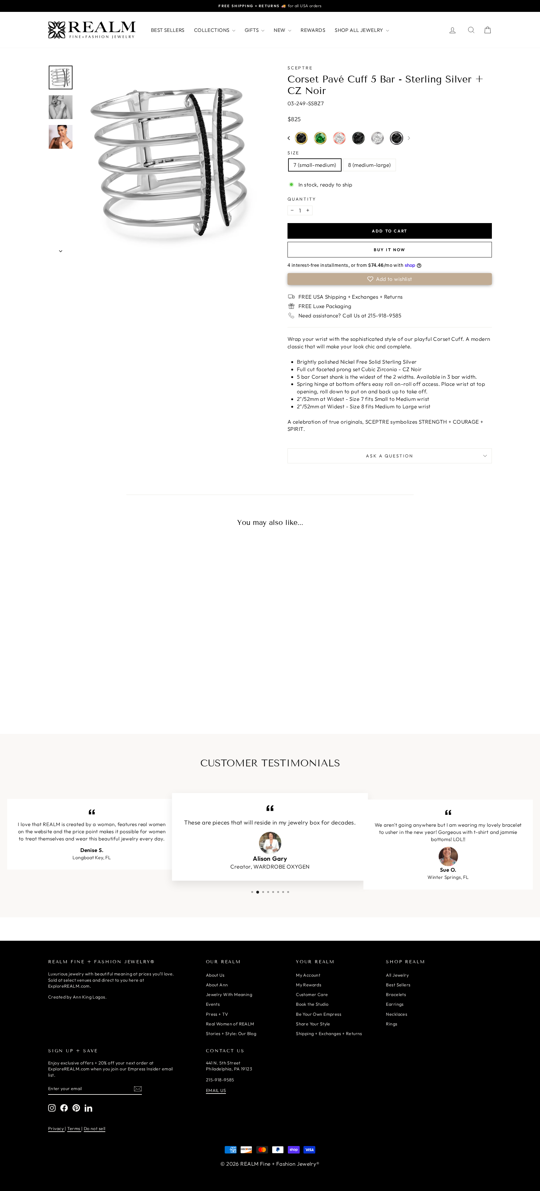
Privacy (56, 1128)
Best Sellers (398, 985)
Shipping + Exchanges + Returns (329, 1033)
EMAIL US (216, 1090)
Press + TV (217, 1014)
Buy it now (390, 249)
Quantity (302, 199)
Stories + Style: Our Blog (231, 1033)
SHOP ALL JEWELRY (359, 30)
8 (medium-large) (369, 165)
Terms (74, 1128)
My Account (308, 975)
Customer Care (312, 994)
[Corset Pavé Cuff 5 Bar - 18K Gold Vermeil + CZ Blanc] (81, 690)
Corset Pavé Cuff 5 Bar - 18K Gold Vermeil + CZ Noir (301, 138)
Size (293, 153)
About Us (215, 975)
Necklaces (396, 1014)
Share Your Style (313, 1024)
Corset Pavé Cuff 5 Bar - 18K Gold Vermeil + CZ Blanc (81, 689)
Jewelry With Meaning (229, 994)
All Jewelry (397, 975)
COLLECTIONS (212, 30)
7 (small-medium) (314, 165)
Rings (391, 1024)
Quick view (101, 642)
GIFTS (252, 30)
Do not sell (95, 1128)
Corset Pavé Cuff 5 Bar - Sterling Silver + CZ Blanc (377, 138)
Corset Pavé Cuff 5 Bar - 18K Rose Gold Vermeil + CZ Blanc (339, 138)
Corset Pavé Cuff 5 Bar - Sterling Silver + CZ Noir (396, 138)
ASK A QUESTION (389, 456)
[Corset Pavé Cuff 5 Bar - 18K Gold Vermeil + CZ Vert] (107, 690)
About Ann (217, 985)
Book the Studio (312, 1004)
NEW (280, 30)
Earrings (394, 1004)
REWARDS (313, 30)
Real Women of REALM (230, 1024)
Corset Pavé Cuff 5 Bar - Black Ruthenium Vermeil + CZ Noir (358, 138)
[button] (289, 138)
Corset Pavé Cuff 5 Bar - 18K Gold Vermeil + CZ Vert (320, 138)
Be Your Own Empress (318, 1014)
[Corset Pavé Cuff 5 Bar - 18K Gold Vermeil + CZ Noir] (94, 690)
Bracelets (396, 994)
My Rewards (308, 985)
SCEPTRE (300, 68)
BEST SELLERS (168, 30)
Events (213, 1004)
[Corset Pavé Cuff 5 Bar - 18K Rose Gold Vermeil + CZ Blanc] (121, 690)
